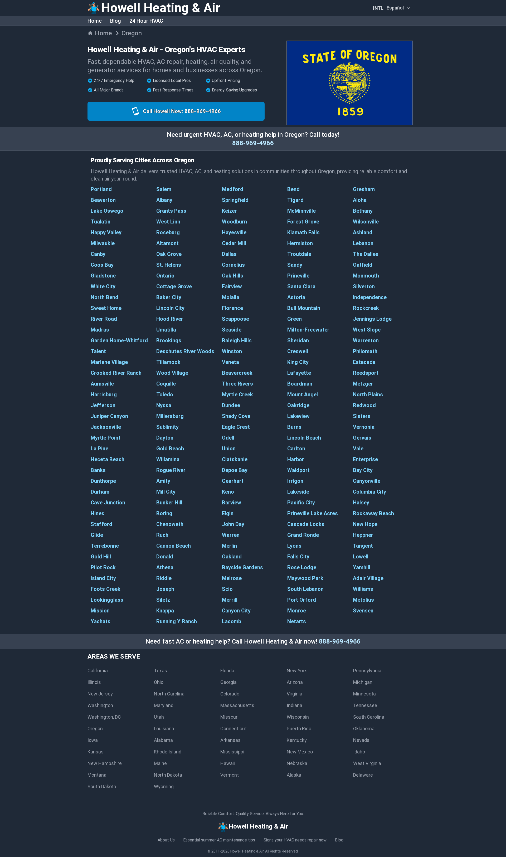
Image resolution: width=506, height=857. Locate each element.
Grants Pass (171, 211)
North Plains (368, 394)
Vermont (229, 775)
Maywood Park (305, 578)
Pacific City (301, 502)
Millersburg (170, 416)
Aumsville (102, 384)
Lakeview (298, 416)
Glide (97, 535)
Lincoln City (170, 308)
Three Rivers (237, 384)
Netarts (296, 621)
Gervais (362, 438)
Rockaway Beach (373, 513)
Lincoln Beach (304, 438)
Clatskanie (234, 459)
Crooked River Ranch (116, 373)
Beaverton (103, 200)
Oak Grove (169, 254)
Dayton (164, 438)
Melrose (232, 578)
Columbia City (369, 492)
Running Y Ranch (176, 621)
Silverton (364, 286)
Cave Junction (108, 502)
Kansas (95, 751)
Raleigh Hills (237, 340)
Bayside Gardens (242, 567)
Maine (160, 763)
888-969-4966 (253, 143)
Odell (228, 438)
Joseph (165, 589)
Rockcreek (366, 308)
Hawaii (227, 763)
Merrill (229, 600)
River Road (104, 319)
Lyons (294, 546)
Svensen (363, 610)
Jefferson (103, 405)
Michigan (362, 682)
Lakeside (298, 492)
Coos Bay (102, 265)
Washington (100, 705)
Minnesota (364, 694)
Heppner (363, 535)
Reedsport (365, 373)
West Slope (367, 330)
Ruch (162, 535)
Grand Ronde (303, 535)
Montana (96, 775)
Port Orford (301, 600)
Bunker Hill (169, 502)
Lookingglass (107, 600)
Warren (231, 535)
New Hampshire (104, 763)
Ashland (362, 232)
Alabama (163, 740)
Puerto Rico (299, 728)
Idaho (359, 751)
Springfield (235, 200)
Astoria (296, 297)
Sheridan (298, 340)
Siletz (163, 600)
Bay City (363, 470)
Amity (163, 481)
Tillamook (168, 362)
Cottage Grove (174, 286)
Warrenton (366, 340)
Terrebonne (105, 546)
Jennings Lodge (372, 319)
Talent (98, 351)
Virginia (294, 694)
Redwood (364, 405)
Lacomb (231, 621)
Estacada (364, 362)
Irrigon (295, 481)
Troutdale (299, 254)
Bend (293, 189)
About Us (166, 840)
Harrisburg (104, 394)
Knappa (165, 610)
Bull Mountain (303, 308)
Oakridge (298, 405)
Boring (164, 513)
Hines (97, 513)
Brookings (168, 340)
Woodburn (234, 221)
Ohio (158, 682)
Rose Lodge (301, 567)
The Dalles (365, 254)
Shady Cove (236, 416)
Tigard (295, 200)
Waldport (298, 470)
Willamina (167, 459)
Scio (227, 589)
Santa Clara (301, 286)
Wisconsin (298, 717)
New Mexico (300, 751)
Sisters (362, 416)
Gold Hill (101, 556)
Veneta (230, 362)
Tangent (363, 546)
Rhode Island (167, 751)
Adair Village (368, 578)
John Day (233, 524)
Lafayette (299, 373)
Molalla (230, 297)
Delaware (363, 775)
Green (294, 319)
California (97, 670)
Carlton (296, 448)
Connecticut (233, 728)
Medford (232, 189)
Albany (164, 200)
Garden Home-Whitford (119, 340)
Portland (101, 189)
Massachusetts (237, 705)
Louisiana (164, 728)
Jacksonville (106, 427)
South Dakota (101, 786)
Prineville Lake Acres (312, 513)
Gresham (364, 189)
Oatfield (362, 265)
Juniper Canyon (109, 416)
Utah (159, 717)
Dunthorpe (103, 481)
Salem (163, 189)
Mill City (166, 492)
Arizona (295, 682)
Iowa (92, 740)
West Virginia (367, 763)
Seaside (231, 330)
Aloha (360, 200)
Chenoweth (169, 524)
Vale (358, 448)
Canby (98, 254)
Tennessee (365, 705)
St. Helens (168, 265)
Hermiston (300, 243)
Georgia (228, 682)
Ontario (165, 275)
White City (103, 286)
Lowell (360, 556)
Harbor (295, 459)
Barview (231, 502)
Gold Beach (170, 448)
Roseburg (168, 232)
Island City (103, 578)
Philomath (365, 351)
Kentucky (297, 740)
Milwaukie (103, 243)
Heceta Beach (107, 459)
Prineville (298, 275)
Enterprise (365, 459)
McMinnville (301, 211)
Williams (363, 589)
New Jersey (100, 694)
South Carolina (368, 717)
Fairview (232, 286)
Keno (228, 492)
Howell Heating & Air (247, 851)
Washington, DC (104, 717)
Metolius (363, 600)
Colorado (229, 694)
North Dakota (168, 775)
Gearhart (233, 481)
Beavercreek (237, 373)
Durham (100, 492)
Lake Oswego (107, 211)
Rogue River (171, 470)
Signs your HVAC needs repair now (295, 840)
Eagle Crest (236, 427)
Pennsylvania (367, 670)
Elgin (227, 513)
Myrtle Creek (237, 394)
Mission (100, 610)
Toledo (164, 394)
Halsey (361, 502)
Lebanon (363, 243)
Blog (115, 21)
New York (297, 670)
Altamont (167, 243)
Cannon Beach (173, 546)
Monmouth (366, 275)
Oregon (95, 728)
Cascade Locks (305, 524)
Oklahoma (363, 728)
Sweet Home (106, 308)
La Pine (99, 448)
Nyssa (163, 405)
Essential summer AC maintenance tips (219, 840)
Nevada (361, 740)
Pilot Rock (103, 567)
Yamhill (361, 567)
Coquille (166, 384)
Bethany (363, 211)
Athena (164, 567)
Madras (100, 330)
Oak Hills (232, 275)
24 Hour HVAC (146, 21)
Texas (160, 670)
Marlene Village (109, 362)
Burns (294, 427)
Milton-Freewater (308, 330)
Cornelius (233, 265)
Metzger (363, 384)
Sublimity (167, 427)
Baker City (168, 297)
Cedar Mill (234, 243)
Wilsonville (366, 221)
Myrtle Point (105, 438)
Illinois (94, 682)
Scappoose (235, 319)
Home (94, 21)
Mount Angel (302, 394)
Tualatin (100, 221)
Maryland (163, 705)
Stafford (101, 524)
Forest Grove (303, 221)
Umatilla (166, 330)
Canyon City (236, 610)
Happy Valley (106, 232)
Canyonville (366, 481)
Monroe (296, 610)
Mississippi (232, 751)
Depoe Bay (234, 470)
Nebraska (297, 763)
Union (229, 448)
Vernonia (363, 427)
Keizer (229, 211)
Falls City (298, 556)
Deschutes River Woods (185, 351)
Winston (232, 351)
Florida (227, 670)
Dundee (231, 405)
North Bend (104, 297)
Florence (232, 308)
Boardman (299, 384)
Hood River (169, 319)
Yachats (100, 621)
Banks (98, 470)
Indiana (294, 705)
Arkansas (230, 740)
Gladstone (103, 275)
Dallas (229, 254)
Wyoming (164, 786)
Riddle (164, 578)
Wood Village (172, 373)
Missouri (229, 717)
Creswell (297, 351)
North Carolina (169, 694)
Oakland (232, 556)
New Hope (365, 524)
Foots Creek (105, 589)
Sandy (294, 265)
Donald (164, 556)
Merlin (229, 546)
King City (298, 362)
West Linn (168, 221)
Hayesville (234, 232)
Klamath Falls (303, 232)
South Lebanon (305, 589)
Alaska (294, 775)
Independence (370, 297)
